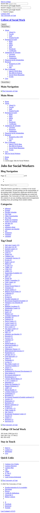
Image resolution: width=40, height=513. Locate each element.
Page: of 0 (14, 176)
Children (9, 256)
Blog (6, 159)
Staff (10, 36)
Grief (8, 252)
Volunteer (8, 234)
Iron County (10, 327)
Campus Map (9, 468)
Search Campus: (6, 8)
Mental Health (10, 390)
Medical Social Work (13, 291)
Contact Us (8, 450)
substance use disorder (12, 229)
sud (6, 231)
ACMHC (9, 330)
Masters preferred (11, 405)
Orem (8, 358)
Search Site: (5, 4)
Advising (12, 54)
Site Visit (9, 412)
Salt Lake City (11, 247)
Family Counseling (12, 280)
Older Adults (10, 410)
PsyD (8, 295)
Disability (9, 317)
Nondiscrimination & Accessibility (16, 487)
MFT (8, 277)
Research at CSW (15, 64)
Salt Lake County (12, 245)
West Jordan (10, 373)
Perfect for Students (11, 220)
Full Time (8, 214)
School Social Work (12, 286)
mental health (10, 343)
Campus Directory (11, 466)
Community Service (12, 258)
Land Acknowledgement (13, 477)
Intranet (7, 475)
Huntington (10, 353)
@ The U (8, 473)
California (9, 293)
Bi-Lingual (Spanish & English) (16, 301)
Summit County (11, 249)
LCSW (9, 265)
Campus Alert (5, 14)
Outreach (9, 319)
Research (8, 62)
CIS (6, 469)
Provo (8, 284)
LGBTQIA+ (10, 408)
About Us (12, 32)
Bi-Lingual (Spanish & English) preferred (19, 397)
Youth (8, 254)
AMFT (8, 388)
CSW (8, 269)
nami (7, 341)
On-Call (8, 347)
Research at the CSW (16, 137)
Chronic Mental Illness (13, 379)
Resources (12, 56)
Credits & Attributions (12, 493)
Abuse (8, 367)
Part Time (8, 218)
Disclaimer (8, 489)
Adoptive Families (12, 366)
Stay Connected (10, 69)
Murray (8, 310)
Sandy (8, 312)
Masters (9, 314)
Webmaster (8, 451)
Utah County (10, 282)
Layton (8, 362)
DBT (8, 332)
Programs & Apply (11, 39)
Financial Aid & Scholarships (14, 60)
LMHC (8, 271)
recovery (9, 338)
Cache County (11, 323)
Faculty (11, 34)
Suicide (8, 416)
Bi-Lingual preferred (13, 375)
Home (7, 101)
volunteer (8, 236)
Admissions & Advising (12, 52)
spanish (7, 225)
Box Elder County (12, 364)
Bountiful (9, 395)
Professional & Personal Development (18, 371)
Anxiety (8, 399)
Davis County (10, 321)
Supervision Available (13, 273)
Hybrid (8, 297)
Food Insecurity (11, 356)
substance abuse (10, 227)
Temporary (8, 233)
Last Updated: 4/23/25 (8, 511)
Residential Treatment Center (15, 414)
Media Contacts (10, 497)
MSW (11, 45)
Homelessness (10, 377)
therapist (9, 336)
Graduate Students (12, 315)
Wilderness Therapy (12, 349)
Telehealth (9, 360)
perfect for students (11, 221)
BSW (11, 41)
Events (11, 76)
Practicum (12, 49)
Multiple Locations (12, 306)
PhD (10, 47)
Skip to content (6, 2)
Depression (9, 401)
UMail (7, 471)
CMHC (8, 267)
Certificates (12, 51)
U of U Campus (11, 380)
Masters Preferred (12, 386)
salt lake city (9, 223)
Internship (9, 382)
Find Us (7, 448)
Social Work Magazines (16, 75)
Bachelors (9, 403)
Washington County (12, 308)
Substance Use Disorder (14, 302)
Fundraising (10, 393)
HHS (10, 43)
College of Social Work (13, 20)
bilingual (8, 208)
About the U (9, 495)
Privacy (7, 491)
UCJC (11, 65)
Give (6, 78)
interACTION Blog (15, 71)
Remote (8, 406)
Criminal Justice (11, 392)
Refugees (9, 419)
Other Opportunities (11, 216)
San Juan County (11, 328)
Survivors (9, 421)
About (7, 30)
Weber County (11, 325)
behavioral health (11, 345)
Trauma (9, 251)
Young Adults (10, 290)
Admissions (13, 58)
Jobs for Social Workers (12, 153)
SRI (10, 67)
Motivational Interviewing (14, 351)
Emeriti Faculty (14, 38)
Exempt (7, 210)
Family (8, 278)
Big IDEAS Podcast (15, 73)
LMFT (8, 275)
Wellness (9, 369)
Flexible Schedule (11, 212)
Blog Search (5, 185)
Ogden (8, 417)
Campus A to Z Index (12, 464)
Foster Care (10, 262)
